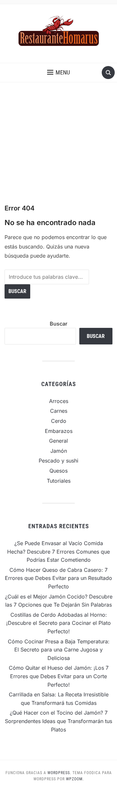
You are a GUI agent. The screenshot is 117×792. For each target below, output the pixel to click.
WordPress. (59, 773)
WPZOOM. (75, 779)
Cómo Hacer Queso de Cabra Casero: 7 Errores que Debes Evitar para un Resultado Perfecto (58, 578)
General (58, 440)
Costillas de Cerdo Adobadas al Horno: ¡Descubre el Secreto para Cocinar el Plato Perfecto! (58, 623)
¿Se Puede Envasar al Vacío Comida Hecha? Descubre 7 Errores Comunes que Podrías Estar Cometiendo (58, 551)
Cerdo (58, 421)
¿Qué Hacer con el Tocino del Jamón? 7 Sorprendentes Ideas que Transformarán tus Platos (58, 720)
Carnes (58, 411)
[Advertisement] (58, 143)
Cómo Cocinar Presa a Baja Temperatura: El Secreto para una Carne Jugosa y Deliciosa (59, 649)
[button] (58, 72)
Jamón (58, 451)
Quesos (58, 470)
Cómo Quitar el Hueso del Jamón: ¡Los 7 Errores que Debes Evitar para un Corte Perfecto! (59, 676)
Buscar (58, 323)
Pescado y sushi (58, 460)
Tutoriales (59, 480)
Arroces (58, 401)
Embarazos (58, 431)
